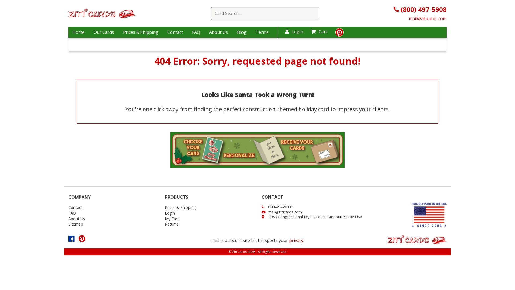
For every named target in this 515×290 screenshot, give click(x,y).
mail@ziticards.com (428, 18)
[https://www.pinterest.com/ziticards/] (339, 34)
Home (78, 32)
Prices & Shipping (140, 32)
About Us (218, 32)
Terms (262, 32)
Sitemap (75, 224)
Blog (242, 32)
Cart (323, 32)
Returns (172, 224)
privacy (296, 240)
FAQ (196, 32)
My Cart (172, 218)
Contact (175, 32)
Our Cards (104, 32)
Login (297, 32)
